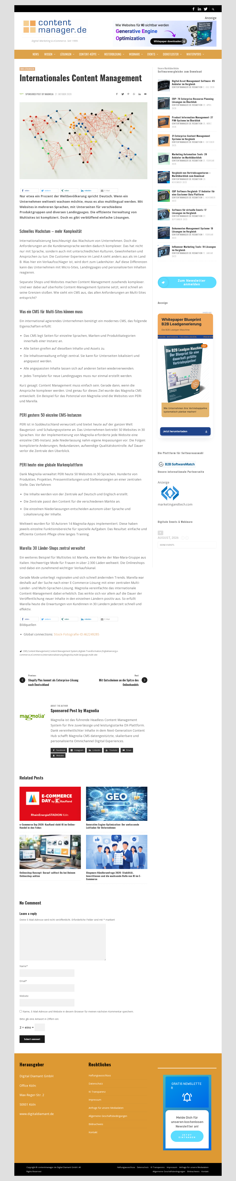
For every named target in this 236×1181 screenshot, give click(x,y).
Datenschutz (96, 1083)
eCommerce (37, 654)
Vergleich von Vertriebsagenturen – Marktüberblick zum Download (191, 174)
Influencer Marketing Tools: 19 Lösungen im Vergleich (194, 248)
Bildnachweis (96, 1124)
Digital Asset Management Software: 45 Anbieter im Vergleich (193, 82)
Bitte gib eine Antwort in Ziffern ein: (39, 1019)
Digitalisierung (109, 651)
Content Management (38, 651)
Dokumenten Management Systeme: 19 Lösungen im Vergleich (192, 229)
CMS (25, 651)
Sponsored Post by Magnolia (39, 94)
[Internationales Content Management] (83, 140)
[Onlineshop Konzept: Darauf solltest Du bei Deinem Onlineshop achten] (44, 852)
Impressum (95, 1099)
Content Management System (63, 651)
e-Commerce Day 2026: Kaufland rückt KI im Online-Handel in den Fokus (47, 826)
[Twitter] (205, 8)
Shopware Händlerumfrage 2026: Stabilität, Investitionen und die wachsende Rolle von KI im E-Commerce (113, 876)
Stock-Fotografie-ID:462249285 (76, 634)
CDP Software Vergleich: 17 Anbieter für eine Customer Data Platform (193, 192)
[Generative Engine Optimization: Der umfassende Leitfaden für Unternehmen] (111, 803)
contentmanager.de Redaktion (187, 87)
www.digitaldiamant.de (37, 1114)
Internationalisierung (53, 654)
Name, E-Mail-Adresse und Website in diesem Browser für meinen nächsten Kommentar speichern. (78, 1011)
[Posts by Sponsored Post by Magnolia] (22, 94)
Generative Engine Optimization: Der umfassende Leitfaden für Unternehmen (112, 826)
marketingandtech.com (175, 504)
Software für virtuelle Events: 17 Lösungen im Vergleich (189, 211)
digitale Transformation (89, 651)
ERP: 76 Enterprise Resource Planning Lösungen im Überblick (193, 100)
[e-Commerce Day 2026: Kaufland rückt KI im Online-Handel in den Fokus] (44, 803)
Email (23, 981)
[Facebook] (193, 8)
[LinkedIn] (199, 8)
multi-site (92, 654)
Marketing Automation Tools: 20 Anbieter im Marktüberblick (189, 155)
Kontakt (93, 1132)
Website (24, 996)
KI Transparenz (97, 1091)
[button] (29, 190)
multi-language (80, 654)
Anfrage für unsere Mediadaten (106, 1107)
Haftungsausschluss (100, 1075)
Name (24, 966)
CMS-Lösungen (27, 69)
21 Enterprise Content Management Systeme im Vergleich (191, 137)
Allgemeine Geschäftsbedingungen (108, 1116)
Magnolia (68, 654)
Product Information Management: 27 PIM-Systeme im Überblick (192, 118)
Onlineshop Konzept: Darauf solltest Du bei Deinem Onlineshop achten (47, 874)
